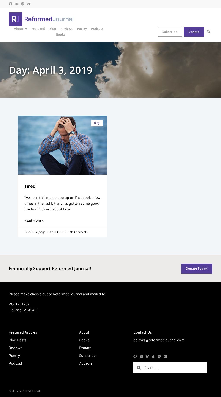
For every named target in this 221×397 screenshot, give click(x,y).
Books (60, 34)
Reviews (67, 29)
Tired (30, 186)
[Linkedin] (141, 356)
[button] (208, 31)
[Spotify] (22, 4)
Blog (52, 29)
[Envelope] (28, 4)
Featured (38, 29)
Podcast (97, 29)
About (18, 29)
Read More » (34, 220)
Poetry (82, 29)
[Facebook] (10, 4)
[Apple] (16, 4)
